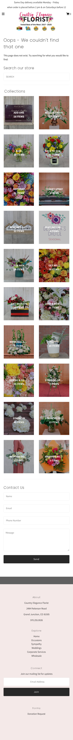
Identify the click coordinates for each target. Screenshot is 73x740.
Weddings (36, 648)
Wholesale (36, 655)
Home (36, 636)
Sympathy (36, 644)
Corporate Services (36, 651)
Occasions (36, 640)
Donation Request (36, 713)
